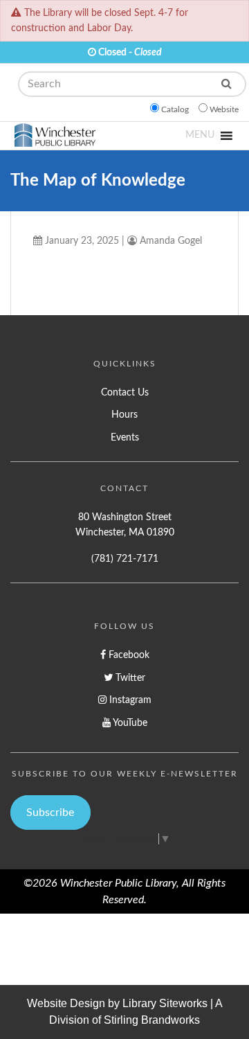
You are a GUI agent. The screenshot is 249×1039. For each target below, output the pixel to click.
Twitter (129, 678)
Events (125, 437)
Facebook (127, 655)
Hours (124, 414)
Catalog (175, 109)
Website (224, 109)
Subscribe (50, 812)
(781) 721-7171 (124, 558)
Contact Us (125, 392)
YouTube (129, 723)
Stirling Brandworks (152, 1020)
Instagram (129, 700)
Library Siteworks (165, 1003)
